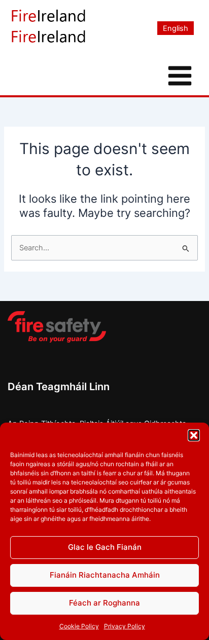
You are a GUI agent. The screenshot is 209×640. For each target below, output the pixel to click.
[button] (194, 435)
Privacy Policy (124, 626)
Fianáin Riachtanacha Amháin (105, 575)
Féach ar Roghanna (104, 603)
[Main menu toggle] (180, 76)
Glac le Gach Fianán (105, 547)
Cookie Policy (79, 626)
